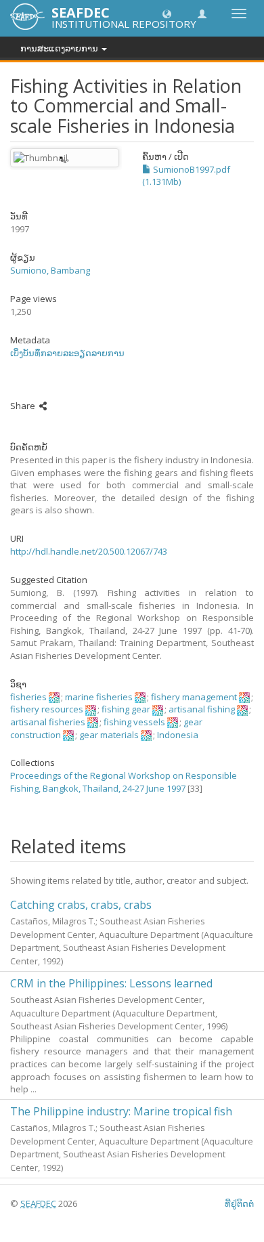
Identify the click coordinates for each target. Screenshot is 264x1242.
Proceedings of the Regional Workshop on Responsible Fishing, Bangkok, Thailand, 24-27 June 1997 (123, 781)
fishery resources (46, 709)
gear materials (109, 735)
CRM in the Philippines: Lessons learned (111, 983)
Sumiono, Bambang (50, 270)
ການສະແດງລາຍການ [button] (60, 48)
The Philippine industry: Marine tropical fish (121, 1111)
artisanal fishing (202, 709)
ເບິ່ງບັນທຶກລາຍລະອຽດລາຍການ (67, 353)
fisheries (28, 697)
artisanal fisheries (47, 722)
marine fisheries (99, 697)
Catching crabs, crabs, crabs (81, 904)
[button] (167, 13)
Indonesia (177, 735)
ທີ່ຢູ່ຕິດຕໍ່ (239, 1203)
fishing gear (126, 709)
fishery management (194, 697)
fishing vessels (134, 722)
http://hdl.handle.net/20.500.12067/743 (88, 551)
